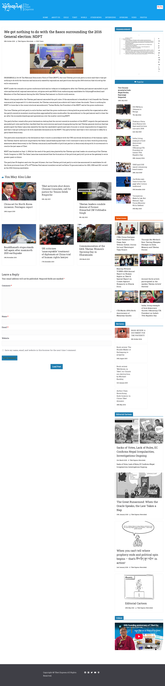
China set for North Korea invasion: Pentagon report (18, 205)
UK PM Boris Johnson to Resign (138, 109)
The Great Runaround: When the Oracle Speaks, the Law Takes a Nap (137, 506)
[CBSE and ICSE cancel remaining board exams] (123, 167)
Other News (96, 17)
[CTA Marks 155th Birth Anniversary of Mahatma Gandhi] (126, 296)
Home (45, 17)
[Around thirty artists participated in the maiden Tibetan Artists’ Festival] (151, 260)
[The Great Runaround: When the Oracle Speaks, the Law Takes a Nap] (139, 485)
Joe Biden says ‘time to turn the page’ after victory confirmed (140, 182)
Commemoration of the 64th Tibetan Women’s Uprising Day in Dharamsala (92, 250)
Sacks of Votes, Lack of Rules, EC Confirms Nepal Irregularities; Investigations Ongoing (137, 451)
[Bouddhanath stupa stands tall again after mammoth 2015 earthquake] (19, 225)
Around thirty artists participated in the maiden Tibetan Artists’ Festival (151, 283)
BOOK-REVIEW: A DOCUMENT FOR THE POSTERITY (138, 333)
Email (5, 327)
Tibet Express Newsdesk (25, 41)
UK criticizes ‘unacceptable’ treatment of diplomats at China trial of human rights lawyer (56, 253)
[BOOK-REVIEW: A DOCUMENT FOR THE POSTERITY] (122, 335)
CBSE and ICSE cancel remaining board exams (140, 167)
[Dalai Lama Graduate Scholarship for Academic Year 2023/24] (136, 65)
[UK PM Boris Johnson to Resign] (123, 109)
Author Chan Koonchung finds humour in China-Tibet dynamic (124, 396)
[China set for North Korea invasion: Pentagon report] (19, 184)
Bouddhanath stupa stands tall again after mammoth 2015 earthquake (19, 250)
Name (5, 316)
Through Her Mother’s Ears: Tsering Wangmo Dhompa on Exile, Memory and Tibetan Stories (150, 244)
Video (133, 17)
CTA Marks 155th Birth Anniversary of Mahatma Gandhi (126, 313)
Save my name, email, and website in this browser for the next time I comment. (40, 350)
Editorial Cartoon (136, 603)
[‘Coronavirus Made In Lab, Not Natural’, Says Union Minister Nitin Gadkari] (123, 198)
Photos (143, 17)
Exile (66, 17)
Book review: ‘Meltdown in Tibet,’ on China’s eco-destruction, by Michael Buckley (124, 372)
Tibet (74, 17)
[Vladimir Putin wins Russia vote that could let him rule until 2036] (123, 124)
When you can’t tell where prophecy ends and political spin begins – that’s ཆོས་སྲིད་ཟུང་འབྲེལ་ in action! (137, 557)
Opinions (123, 17)
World (84, 17)
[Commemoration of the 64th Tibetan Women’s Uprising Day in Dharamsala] (94, 225)
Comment (7, 285)
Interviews (110, 17)
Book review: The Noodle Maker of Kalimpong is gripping (124, 351)
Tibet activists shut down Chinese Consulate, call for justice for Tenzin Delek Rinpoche (56, 190)
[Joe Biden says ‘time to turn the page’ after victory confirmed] (123, 182)
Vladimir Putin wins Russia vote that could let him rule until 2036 (140, 125)
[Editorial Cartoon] (139, 587)
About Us (56, 17)
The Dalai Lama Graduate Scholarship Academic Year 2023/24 (137, 41)
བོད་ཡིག (160, 7)
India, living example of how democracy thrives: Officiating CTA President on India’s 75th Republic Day (139, 146)
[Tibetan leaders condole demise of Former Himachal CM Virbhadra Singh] (94, 184)
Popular (140, 82)
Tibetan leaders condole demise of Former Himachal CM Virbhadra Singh (92, 208)
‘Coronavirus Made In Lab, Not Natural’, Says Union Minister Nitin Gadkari (139, 200)
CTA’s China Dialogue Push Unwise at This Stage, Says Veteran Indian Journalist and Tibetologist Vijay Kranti (126, 243)
